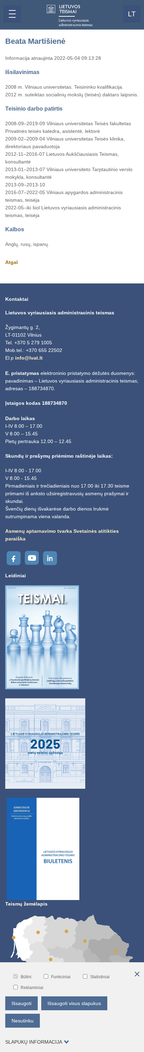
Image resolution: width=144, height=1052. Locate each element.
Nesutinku (23, 1020)
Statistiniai (100, 976)
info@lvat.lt (29, 358)
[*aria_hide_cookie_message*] (137, 974)
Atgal (11, 262)
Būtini (26, 976)
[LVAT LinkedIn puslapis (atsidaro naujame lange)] (50, 558)
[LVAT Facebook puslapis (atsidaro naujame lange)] (14, 558)
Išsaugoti (21, 1003)
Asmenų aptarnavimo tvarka (38, 531)
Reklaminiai (32, 987)
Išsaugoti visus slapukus (74, 1003)
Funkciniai (61, 976)
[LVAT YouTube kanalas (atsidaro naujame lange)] (32, 558)
